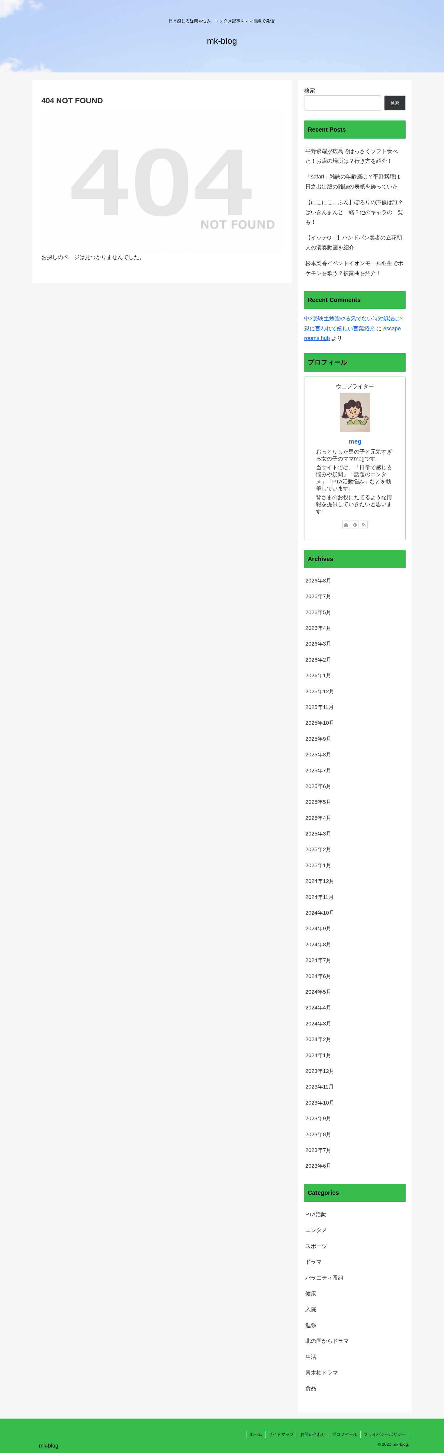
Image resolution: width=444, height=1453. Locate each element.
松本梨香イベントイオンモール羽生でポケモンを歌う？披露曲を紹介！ (354, 268)
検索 (309, 91)
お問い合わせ (313, 1434)
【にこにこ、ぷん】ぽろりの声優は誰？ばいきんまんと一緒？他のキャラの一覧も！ (354, 212)
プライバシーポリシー (385, 1434)
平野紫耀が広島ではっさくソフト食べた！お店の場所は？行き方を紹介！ (351, 156)
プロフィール (344, 1434)
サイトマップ (281, 1434)
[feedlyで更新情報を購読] (355, 524)
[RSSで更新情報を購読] (364, 524)
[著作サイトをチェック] (346, 524)
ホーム (255, 1434)
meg (355, 441)
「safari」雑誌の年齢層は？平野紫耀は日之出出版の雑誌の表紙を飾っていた (352, 181)
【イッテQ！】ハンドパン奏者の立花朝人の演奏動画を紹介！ (353, 242)
